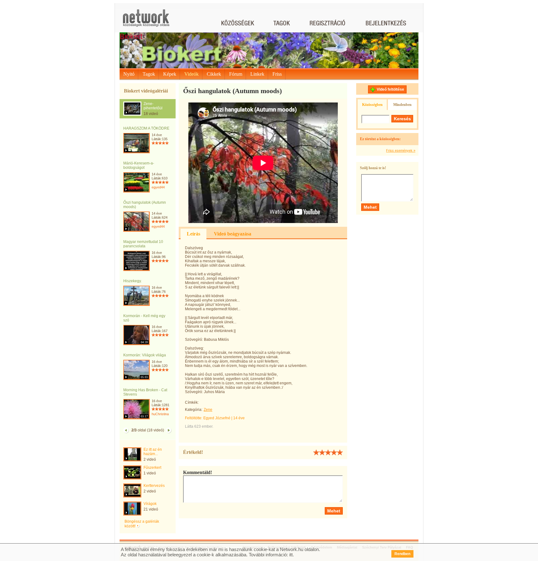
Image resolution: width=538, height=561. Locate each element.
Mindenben (402, 104)
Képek (169, 74)
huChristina (160, 414)
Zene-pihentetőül (153, 106)
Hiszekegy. (132, 281)
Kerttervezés (154, 485)
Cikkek (214, 74)
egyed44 (158, 187)
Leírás (193, 233)
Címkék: (192, 402)
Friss (277, 74)
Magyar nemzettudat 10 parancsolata (143, 244)
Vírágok (150, 504)
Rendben (402, 554)
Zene (208, 409)
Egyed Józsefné (216, 418)
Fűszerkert (152, 467)
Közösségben (372, 104)
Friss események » (400, 150)
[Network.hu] (146, 21)
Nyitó (128, 74)
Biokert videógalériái (146, 90)
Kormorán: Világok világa (144, 355)
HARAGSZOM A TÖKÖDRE (146, 128)
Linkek (257, 74)
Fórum (235, 74)
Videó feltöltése (390, 89)
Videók (191, 74)
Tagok (149, 74)
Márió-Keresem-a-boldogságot (138, 165)
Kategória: (193, 409)
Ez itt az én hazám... (153, 451)
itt (291, 554)
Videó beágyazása (232, 233)
